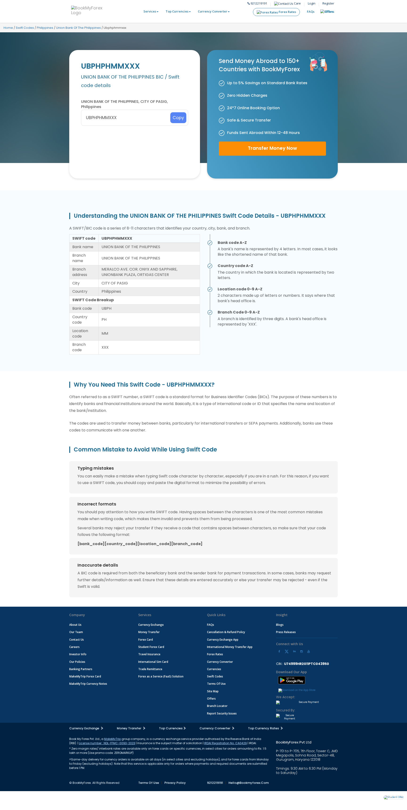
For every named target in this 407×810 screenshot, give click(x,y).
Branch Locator (217, 706)
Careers (74, 647)
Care (297, 3)
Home (8, 27)
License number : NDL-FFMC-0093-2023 (107, 743)
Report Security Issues (222, 713)
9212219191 (258, 3)
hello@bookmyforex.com (248, 783)
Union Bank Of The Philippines (78, 27)
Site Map (213, 691)
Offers (329, 11)
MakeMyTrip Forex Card (85, 676)
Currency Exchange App (222, 640)
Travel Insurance (149, 654)
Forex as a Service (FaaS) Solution (160, 676)
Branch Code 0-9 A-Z (239, 312)
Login (311, 3)
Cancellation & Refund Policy (226, 632)
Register (328, 3)
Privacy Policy (175, 783)
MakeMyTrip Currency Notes (88, 684)
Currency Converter (212, 11)
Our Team (76, 632)
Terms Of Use (216, 684)
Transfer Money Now (272, 148)
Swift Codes (25, 27)
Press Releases (286, 632)
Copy (178, 118)
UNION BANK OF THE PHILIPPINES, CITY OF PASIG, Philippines (124, 104)
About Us (75, 625)
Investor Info (77, 654)
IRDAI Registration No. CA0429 (225, 743)
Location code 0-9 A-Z (240, 289)
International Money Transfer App (229, 647)
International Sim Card (153, 662)
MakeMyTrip (112, 739)
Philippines (45, 27)
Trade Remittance (150, 669)
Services (149, 11)
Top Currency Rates (264, 728)
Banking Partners (80, 669)
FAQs (310, 11)
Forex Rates (287, 12)
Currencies (214, 669)
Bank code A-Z (232, 242)
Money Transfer (149, 632)
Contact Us (76, 640)
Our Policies (77, 662)
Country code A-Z (235, 265)
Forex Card (145, 640)
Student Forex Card (151, 647)
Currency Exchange (151, 625)
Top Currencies (177, 11)
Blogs (280, 625)
